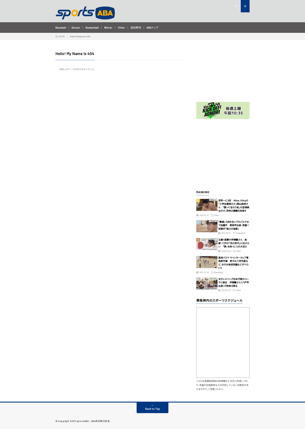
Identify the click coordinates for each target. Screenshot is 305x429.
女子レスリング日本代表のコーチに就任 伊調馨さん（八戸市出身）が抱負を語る (233, 282)
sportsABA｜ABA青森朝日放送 (93, 421)
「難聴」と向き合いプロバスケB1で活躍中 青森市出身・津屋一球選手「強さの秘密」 (233, 225)
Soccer (75, 27)
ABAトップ (152, 27)
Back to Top (152, 408)
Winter (108, 27)
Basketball (92, 27)
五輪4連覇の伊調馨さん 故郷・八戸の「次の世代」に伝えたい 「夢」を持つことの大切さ (233, 243)
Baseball (60, 27)
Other (121, 27)
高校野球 (135, 27)
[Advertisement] (223, 73)
